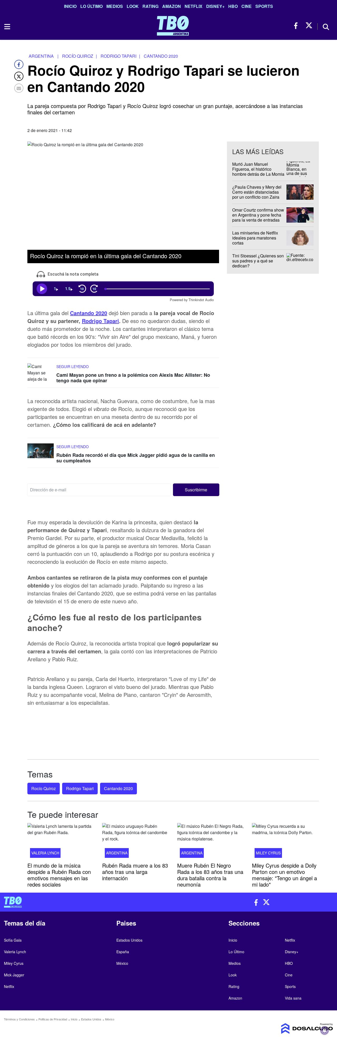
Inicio (70, 6)
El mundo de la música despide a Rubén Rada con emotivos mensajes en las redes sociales (59, 874)
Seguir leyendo (72, 366)
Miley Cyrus (268, 852)
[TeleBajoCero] (84, 902)
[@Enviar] (18, 88)
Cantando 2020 (88, 312)
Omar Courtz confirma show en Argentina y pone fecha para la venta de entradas (258, 215)
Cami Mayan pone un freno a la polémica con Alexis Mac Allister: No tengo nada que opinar (133, 377)
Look (133, 6)
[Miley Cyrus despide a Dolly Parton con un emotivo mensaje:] (285, 842)
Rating (150, 6)
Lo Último (91, 6)
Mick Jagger (14, 974)
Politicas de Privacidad (52, 1019)
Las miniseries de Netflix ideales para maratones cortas (255, 238)
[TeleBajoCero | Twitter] (309, 25)
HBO (233, 6)
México (122, 963)
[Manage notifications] (324, 1030)
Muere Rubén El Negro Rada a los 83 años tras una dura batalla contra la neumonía (210, 874)
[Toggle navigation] (7, 26)
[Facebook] (18, 64)
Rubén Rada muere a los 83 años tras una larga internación (135, 871)
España (122, 951)
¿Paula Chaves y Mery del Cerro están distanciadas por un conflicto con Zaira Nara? (256, 194)
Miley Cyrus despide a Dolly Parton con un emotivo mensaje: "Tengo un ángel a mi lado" (284, 874)
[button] (196, 489)
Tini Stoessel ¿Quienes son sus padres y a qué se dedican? (258, 261)
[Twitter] (18, 76)
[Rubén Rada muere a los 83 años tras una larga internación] (135, 842)
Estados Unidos (129, 940)
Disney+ (215, 6)
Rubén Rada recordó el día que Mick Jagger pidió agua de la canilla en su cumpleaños (135, 458)
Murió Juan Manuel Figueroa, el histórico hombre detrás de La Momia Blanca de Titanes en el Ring (258, 174)
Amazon (171, 6)
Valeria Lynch (45, 852)
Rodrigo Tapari (100, 320)
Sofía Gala (13, 940)
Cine (246, 6)
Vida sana (293, 998)
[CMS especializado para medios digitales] (295, 1028)
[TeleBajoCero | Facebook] (297, 25)
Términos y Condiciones (19, 1019)
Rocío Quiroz (43, 788)
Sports (264, 6)
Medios (114, 6)
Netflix (193, 6)
